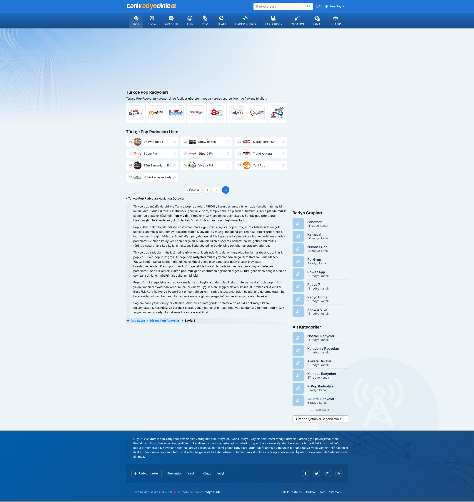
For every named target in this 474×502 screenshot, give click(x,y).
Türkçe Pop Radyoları (164, 320)
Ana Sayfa (337, 6)
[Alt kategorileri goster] (320, 410)
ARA (308, 6)
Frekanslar (174, 473)
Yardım (192, 473)
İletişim (221, 473)
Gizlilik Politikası (290, 492)
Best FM (139, 291)
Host (322, 492)
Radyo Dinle (212, 492)
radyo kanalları (166, 312)
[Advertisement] (237, 58)
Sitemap (335, 492)
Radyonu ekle (148, 473)
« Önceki (192, 190)
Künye (207, 473)
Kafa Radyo (155, 291)
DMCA (310, 492)
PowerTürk (175, 291)
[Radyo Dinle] (151, 6)
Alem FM (275, 287)
